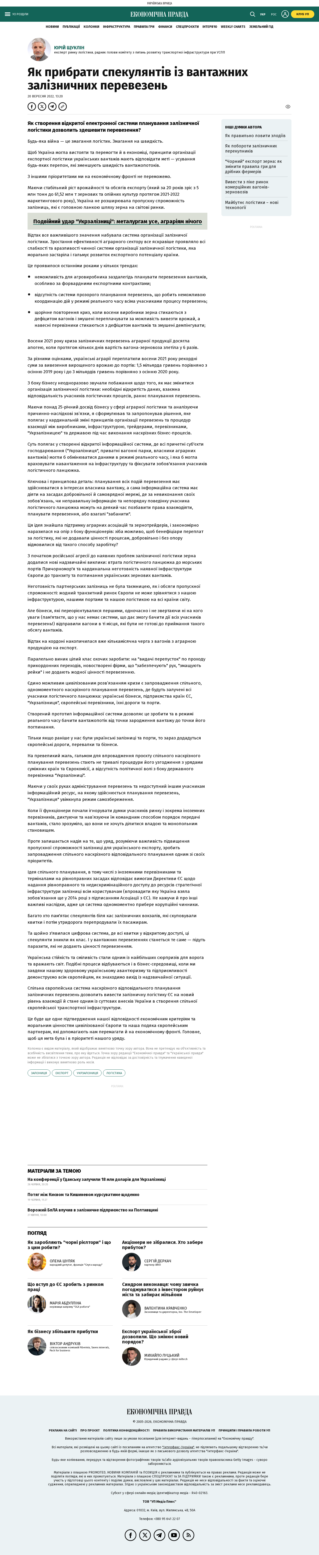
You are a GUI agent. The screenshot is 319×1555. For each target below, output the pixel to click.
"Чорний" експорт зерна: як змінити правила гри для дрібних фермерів (253, 166)
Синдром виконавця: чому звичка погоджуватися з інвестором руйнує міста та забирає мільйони (163, 1289)
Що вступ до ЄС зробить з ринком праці (66, 1287)
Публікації (71, 27)
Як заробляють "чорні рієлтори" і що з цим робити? (69, 1244)
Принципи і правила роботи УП (244, 1430)
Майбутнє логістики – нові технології (251, 205)
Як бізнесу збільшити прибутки (63, 1331)
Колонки (91, 27)
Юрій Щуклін (69, 47)
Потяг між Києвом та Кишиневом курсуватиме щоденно (83, 1194)
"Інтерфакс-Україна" (178, 1447)
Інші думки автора (243, 127)
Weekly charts (233, 27)
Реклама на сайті (63, 1430)
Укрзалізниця (87, 1073)
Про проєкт (90, 1430)
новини (52, 27)
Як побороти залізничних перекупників (251, 148)
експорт (61, 1073)
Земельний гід (261, 27)
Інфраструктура (116, 27)
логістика (114, 1073)
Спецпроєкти (187, 27)
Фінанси (165, 27)
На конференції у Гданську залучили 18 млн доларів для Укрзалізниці (97, 1179)
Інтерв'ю (209, 27)
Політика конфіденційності (126, 1430)
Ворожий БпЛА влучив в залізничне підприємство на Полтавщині (93, 1210)
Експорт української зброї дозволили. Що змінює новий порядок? (155, 1337)
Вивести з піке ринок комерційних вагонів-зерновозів (247, 187)
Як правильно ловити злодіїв (255, 135)
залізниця (39, 1073)
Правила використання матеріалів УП (184, 1430)
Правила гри (144, 27)
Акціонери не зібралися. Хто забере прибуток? (162, 1244)
